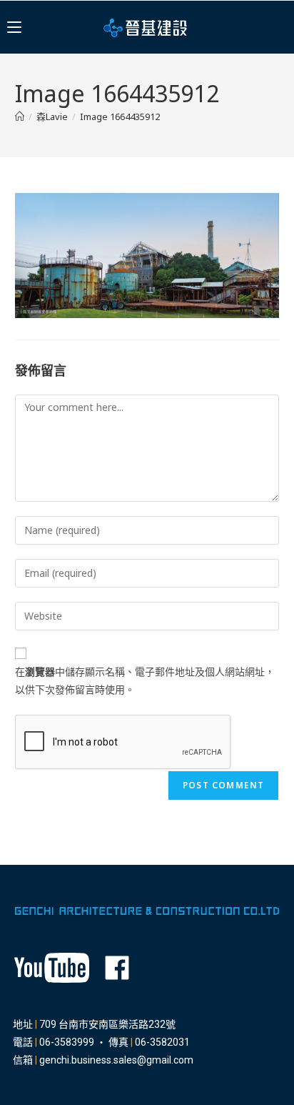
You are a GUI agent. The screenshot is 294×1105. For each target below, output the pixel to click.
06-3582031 (162, 1042)
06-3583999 (66, 1042)
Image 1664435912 (120, 116)
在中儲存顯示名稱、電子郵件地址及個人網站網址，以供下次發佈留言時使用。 (145, 680)
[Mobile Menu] (14, 27)
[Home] (19, 116)
